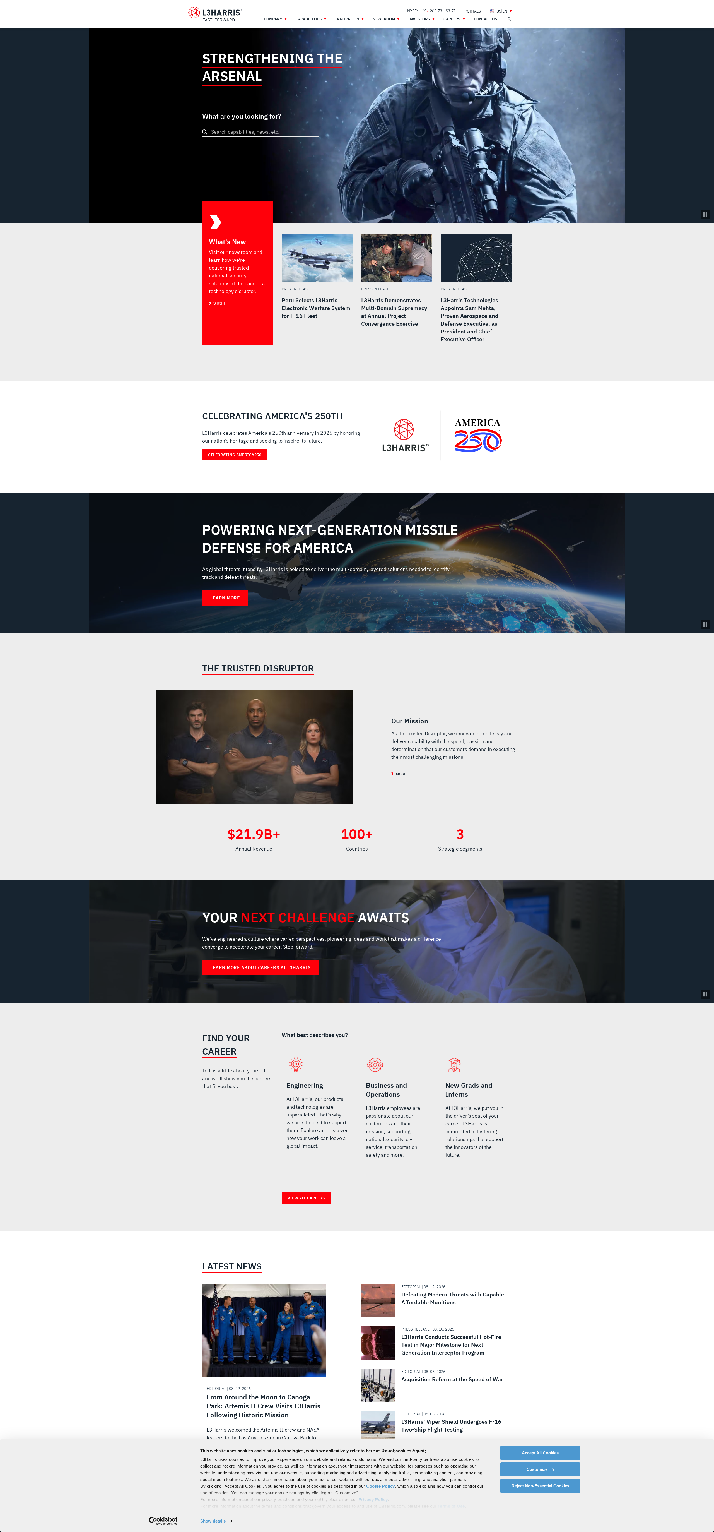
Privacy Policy (373, 1499)
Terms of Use (451, 1506)
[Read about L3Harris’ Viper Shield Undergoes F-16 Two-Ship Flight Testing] (434, 1428)
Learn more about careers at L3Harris (260, 967)
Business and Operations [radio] (396, 1111)
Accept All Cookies (540, 1453)
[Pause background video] (705, 624)
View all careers (306, 1197)
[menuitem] (472, 11)
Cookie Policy (380, 1486)
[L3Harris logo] (215, 14)
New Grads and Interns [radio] (476, 1111)
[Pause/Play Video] (705, 214)
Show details (213, 1521)
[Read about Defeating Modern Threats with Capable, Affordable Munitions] (434, 1300)
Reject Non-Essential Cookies (540, 1485)
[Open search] (509, 19)
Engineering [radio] (317, 1111)
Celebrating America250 (234, 454)
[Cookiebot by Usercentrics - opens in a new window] (163, 1521)
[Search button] (204, 132)
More (401, 774)
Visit (219, 303)
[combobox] (260, 131)
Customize (537, 1469)
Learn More (225, 598)
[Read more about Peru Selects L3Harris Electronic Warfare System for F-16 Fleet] (317, 289)
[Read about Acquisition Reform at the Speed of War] (434, 1385)
